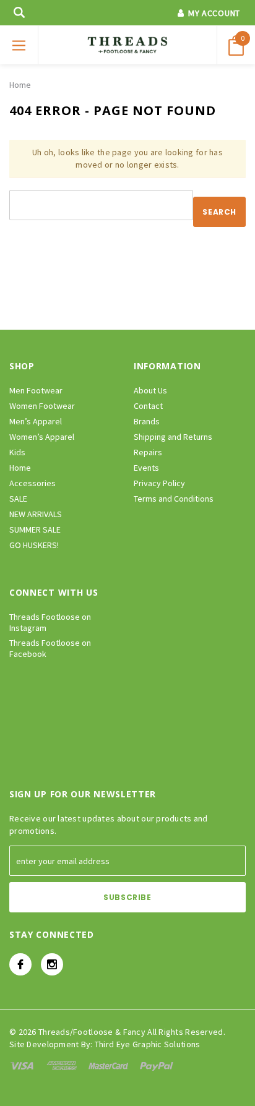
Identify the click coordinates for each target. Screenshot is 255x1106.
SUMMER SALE (35, 529)
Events (146, 467)
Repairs (148, 452)
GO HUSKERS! (34, 545)
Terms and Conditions (174, 498)
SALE (18, 498)
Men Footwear (36, 390)
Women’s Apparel (41, 436)
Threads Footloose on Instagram (50, 622)
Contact (148, 405)
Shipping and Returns (173, 436)
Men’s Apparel (35, 421)
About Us (150, 390)
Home (20, 84)
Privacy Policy (159, 483)
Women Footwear (42, 405)
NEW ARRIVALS (35, 514)
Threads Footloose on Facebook (50, 648)
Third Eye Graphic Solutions (148, 1044)
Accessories (32, 483)
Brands (147, 421)
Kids (17, 452)
